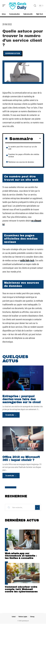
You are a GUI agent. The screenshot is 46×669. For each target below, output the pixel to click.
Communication (12, 53)
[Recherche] (35, 6)
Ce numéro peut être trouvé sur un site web (22, 147)
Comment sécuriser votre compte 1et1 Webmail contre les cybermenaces (21, 589)
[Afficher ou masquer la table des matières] (37, 138)
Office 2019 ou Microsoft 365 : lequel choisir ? (21, 458)
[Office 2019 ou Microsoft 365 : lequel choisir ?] (23, 438)
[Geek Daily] (18, 5)
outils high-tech (27, 260)
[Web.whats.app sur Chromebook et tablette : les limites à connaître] (23, 540)
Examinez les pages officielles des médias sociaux (23, 155)
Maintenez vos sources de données (21, 162)
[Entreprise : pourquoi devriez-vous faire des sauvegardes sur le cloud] (23, 378)
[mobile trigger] (4, 5)
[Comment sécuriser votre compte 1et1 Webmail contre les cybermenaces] (23, 573)
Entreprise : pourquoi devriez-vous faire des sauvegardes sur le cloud (21, 399)
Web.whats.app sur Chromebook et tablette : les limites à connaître (21, 555)
